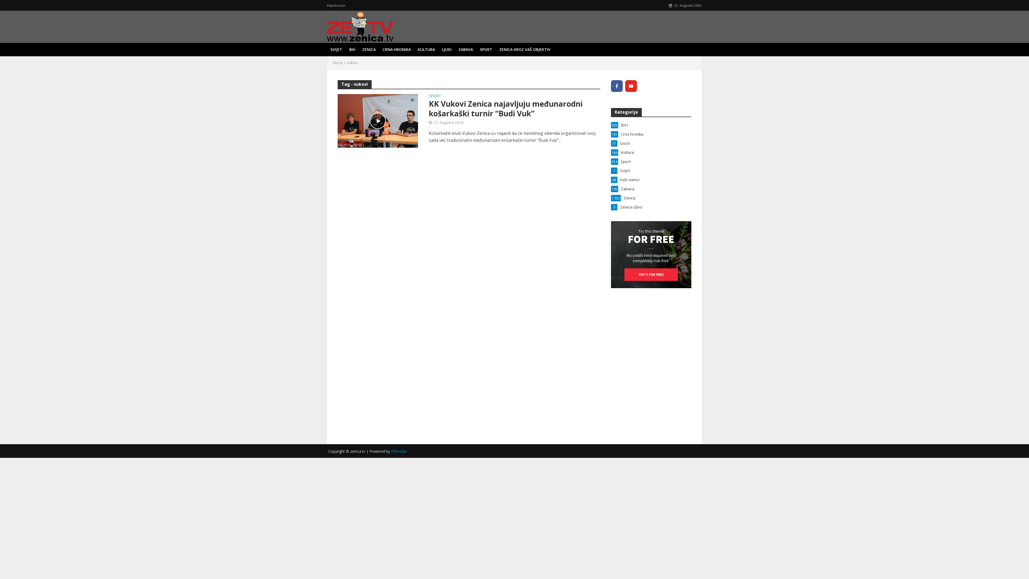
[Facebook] (617, 86)
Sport (486, 49)
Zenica (369, 49)
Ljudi (447, 49)
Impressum (336, 5)
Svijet (336, 49)
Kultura (426, 49)
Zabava (465, 49)
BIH (352, 49)
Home (337, 62)
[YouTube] (631, 86)
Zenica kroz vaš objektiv (524, 49)
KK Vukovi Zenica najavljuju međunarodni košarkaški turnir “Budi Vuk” (506, 108)
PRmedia (399, 451)
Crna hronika (397, 49)
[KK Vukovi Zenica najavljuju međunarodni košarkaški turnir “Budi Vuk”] (378, 120)
